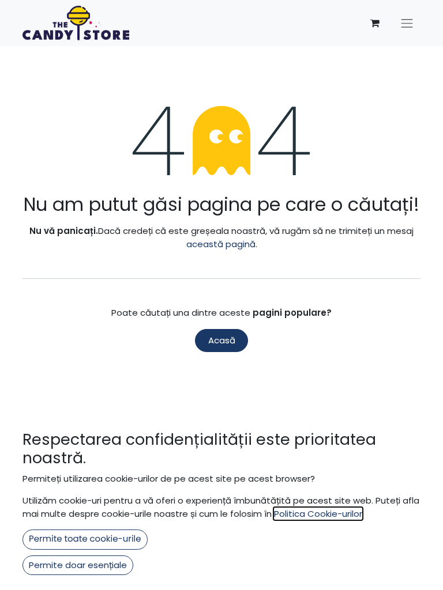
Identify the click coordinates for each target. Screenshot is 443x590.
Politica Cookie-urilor (318, 514)
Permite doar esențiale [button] (78, 565)
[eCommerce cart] (375, 23)
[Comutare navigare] (407, 23)
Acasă (221, 340)
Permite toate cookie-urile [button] (85, 539)
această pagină (221, 244)
